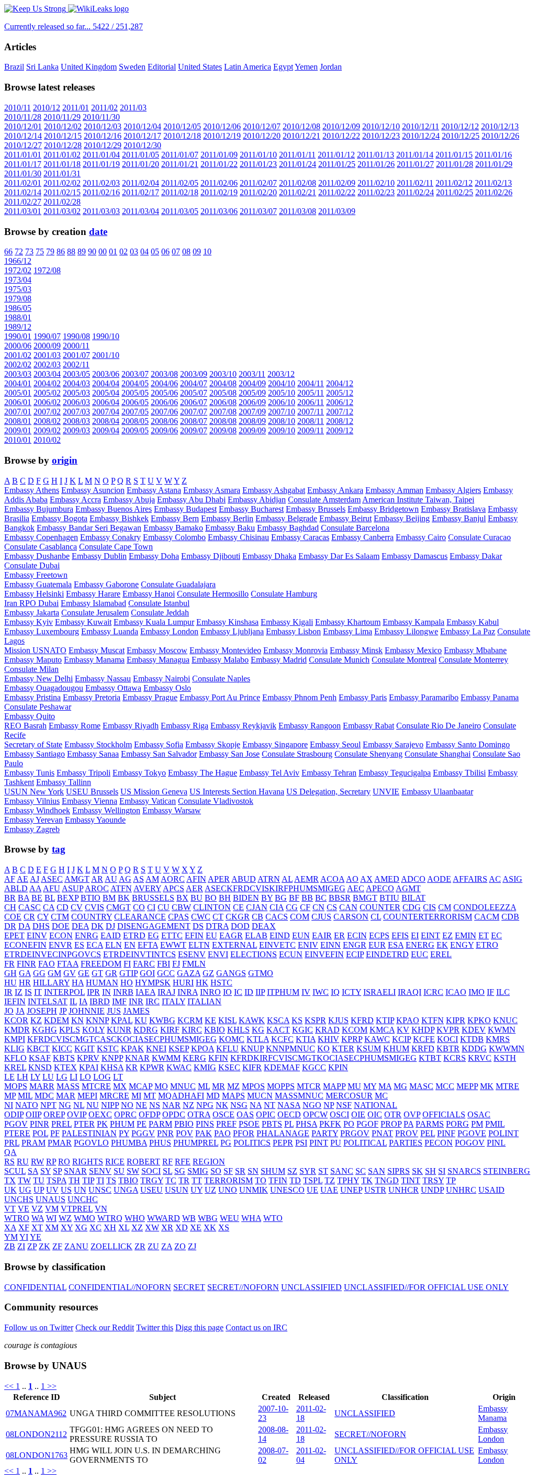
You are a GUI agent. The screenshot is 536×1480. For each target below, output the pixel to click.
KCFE (424, 1039)
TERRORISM (228, 1180)
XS (223, 1227)
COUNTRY (91, 916)
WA (37, 1218)
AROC (97, 888)
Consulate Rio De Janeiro (438, 725)
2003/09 (193, 373)
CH (10, 907)
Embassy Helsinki (34, 593)
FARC (144, 963)
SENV (100, 1171)
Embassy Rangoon (309, 725)
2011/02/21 (297, 192)
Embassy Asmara (211, 490)
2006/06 (164, 402)
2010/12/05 (182, 126)
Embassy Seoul (335, 744)
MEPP (467, 1086)
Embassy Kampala (413, 622)
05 (155, 251)
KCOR (16, 1020)
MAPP (334, 1086)
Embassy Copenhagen (41, 537)
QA (10, 1152)
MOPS (15, 1086)
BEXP (68, 897)
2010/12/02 (63, 126)
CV (77, 907)
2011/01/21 (179, 164)
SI (441, 1171)
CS (332, 907)
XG (81, 1227)
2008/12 (339, 421)
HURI (183, 982)
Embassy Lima (347, 631)
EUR (377, 944)
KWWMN (506, 1048)
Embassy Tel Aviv (269, 772)
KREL (15, 1067)
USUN (176, 1189)
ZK (44, 1246)
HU (10, 982)
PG (225, 1142)
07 (176, 251)
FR (9, 963)
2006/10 (281, 402)
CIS (429, 907)
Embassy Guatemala (38, 584)
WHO (135, 1218)
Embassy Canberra (362, 537)
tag (58, 849)
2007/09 (252, 411)
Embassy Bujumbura (38, 508)
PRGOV (355, 1133)
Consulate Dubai (32, 565)
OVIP (76, 1114)
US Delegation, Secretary (328, 791)
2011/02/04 (140, 182)
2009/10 (281, 430)
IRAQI (409, 992)
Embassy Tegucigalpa (395, 772)
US (66, 1189)
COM (299, 916)
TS (111, 1180)
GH (10, 973)
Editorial (162, 66)
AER (194, 888)
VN (101, 1208)
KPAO (407, 1020)
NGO (312, 1105)
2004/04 (105, 383)
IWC (320, 992)
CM (444, 907)
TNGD (387, 1180)
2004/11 (310, 383)
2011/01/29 (493, 164)
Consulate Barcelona (355, 527)
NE (141, 1105)
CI (151, 907)
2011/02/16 (101, 192)
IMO (476, 992)
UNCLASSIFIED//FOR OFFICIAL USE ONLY (426, 1287)
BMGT (365, 897)
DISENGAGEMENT (154, 926)
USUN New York (34, 791)
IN (106, 992)
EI (415, 935)
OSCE (223, 1114)
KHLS (238, 1029)
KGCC (314, 1067)
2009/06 (164, 430)
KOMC (231, 1039)
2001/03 (47, 355)
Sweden (132, 66)
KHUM (396, 1048)
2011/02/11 (415, 182)
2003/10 (223, 373)
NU (92, 1105)
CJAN (256, 907)
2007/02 (47, 411)
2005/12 (339, 392)
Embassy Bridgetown (383, 508)
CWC (200, 916)
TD (295, 1180)
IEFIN (15, 1001)
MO (161, 1086)
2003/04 (47, 373)
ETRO (487, 944)
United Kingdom (89, 66)
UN (80, 1189)
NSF (344, 1105)
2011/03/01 (22, 211)
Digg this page (199, 1327)
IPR (93, 992)
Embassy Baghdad (288, 527)
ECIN (357, 935)
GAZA (188, 973)
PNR (165, 1133)
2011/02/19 (219, 192)
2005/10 (281, 392)
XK (210, 1227)
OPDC (173, 1114)
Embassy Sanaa (93, 753)
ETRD (134, 935)
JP (62, 1010)
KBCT (38, 1048)
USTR (375, 1189)
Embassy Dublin (99, 556)
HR (25, 982)
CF (305, 907)
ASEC (52, 878)
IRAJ (166, 992)
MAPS (233, 1095)
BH (225, 897)
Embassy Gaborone (106, 584)
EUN (301, 935)
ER (339, 935)
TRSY (433, 1180)
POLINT (503, 1133)
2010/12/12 (460, 126)
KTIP (385, 1020)
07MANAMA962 (36, 1413)
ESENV (192, 954)
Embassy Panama (490, 697)
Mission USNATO (35, 650)
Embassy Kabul (472, 622)
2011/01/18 (62, 164)
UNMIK (253, 1189)
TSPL (312, 1180)
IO (227, 992)
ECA (94, 944)
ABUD (243, 878)
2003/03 (17, 373)
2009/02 (47, 430)
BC (321, 897)
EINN (330, 944)
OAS (245, 1114)
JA (20, 1010)
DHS (41, 926)
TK (367, 1180)
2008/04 (105, 421)
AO (352, 878)
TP (451, 1180)
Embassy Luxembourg (41, 631)
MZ (233, 1086)
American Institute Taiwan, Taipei (418, 499)
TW (24, 1180)
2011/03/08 (297, 211)
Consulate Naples (221, 678)
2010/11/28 (22, 117)
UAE (329, 1189)
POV (184, 1133)
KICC (62, 1048)
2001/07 (76, 355)
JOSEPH (42, 1010)
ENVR (60, 944)
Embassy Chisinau (238, 537)
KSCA (278, 1020)
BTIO (90, 897)
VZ (37, 1208)
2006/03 (76, 402)
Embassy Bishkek (119, 518)
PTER (84, 1123)
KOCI (447, 1039)
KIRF (170, 1029)
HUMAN (102, 982)
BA (23, 897)
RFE (183, 1161)
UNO (227, 1189)
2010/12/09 (341, 126)
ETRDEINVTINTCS (139, 954)
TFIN (278, 1180)
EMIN (465, 935)
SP (57, 1171)
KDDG (474, 1048)
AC (495, 878)
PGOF (367, 1123)
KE (210, 1020)
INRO (210, 992)
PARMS (430, 1123)
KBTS (64, 1057)
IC (238, 992)
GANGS (231, 973)
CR (29, 916)
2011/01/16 (493, 154)
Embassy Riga (184, 725)
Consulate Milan (31, 669)
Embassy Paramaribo (424, 697)
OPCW (315, 1114)
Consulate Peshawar (37, 706)
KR (132, 1067)
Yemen (306, 66)
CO (139, 907)
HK (202, 982)
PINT (318, 1142)
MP (10, 1095)
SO (215, 1171)
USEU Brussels (92, 791)
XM (52, 1227)
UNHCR (403, 1189)
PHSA (306, 1123)
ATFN (121, 888)
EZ (447, 935)
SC (360, 1171)
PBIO (184, 1123)
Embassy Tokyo (139, 772)
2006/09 (252, 402)
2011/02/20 (258, 192)
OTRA (198, 1114)
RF (167, 1161)
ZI (21, 1246)
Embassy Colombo (174, 537)
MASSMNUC (299, 1095)
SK (417, 1171)
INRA (187, 992)
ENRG (86, 935)
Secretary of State (33, 744)
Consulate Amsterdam (324, 499)
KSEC (229, 1067)
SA (33, 1171)
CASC (29, 907)
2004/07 (193, 383)
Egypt (283, 66)
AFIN (196, 878)
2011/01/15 (454, 154)
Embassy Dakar (476, 556)
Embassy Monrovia (295, 650)
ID (248, 992)
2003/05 (76, 373)
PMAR (60, 1142)
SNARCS (464, 1171)
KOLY (93, 1029)
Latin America (247, 66)
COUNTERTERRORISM (427, 916)
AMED (386, 878)
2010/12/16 (102, 135)
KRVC (480, 1057)
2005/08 (223, 392)
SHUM (273, 1171)
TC (170, 1180)
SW (133, 1171)
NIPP (110, 1105)
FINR (26, 963)
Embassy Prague (149, 697)
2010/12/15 (63, 135)
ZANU (76, 1246)
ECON (61, 935)
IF (490, 992)
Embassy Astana (154, 490)
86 (61, 251)
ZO (180, 1246)
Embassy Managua (158, 659)
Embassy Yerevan (33, 819)
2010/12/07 (262, 126)
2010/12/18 (182, 135)
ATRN (269, 878)
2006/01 (17, 402)
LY (35, 1076)
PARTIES (405, 1142)
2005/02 (47, 392)
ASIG (512, 878)
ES (79, 944)
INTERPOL (64, 992)
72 (19, 251)
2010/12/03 (102, 126)
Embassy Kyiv (28, 622)
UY (197, 1189)
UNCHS (19, 1199)
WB (189, 1218)
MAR (65, 1095)
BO (211, 897)
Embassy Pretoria (91, 697)
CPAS (178, 916)
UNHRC (461, 1189)
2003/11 (252, 373)
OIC (374, 1114)
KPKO (479, 1020)
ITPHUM (283, 992)
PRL (11, 1142)
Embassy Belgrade (286, 518)
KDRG (145, 1029)
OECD (289, 1114)
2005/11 (310, 392)
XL (123, 1227)
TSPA (56, 1180)
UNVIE (386, 791)
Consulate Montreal (404, 659)
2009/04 (105, 430)
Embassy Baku (230, 527)
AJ (34, 878)
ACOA (332, 878)
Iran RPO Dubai (31, 603)
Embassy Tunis (29, 772)
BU (197, 897)
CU (164, 907)
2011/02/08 (297, 182)
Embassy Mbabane (475, 650)
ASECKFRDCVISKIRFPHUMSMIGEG (275, 888)
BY (267, 897)
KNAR (137, 1057)
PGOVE (471, 1133)
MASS (68, 1086)
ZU (153, 1246)
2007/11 (310, 411)
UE (312, 1189)
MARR (41, 1086)
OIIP (33, 1114)
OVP (412, 1114)
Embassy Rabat (368, 725)
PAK (203, 1133)
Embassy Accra (75, 499)
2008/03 (76, 421)
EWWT (173, 944)
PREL (61, 1123)
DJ (110, 926)
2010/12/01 (23, 126)
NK (222, 1105)
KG (258, 1029)
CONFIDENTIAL (35, 1287)
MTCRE (96, 1086)
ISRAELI (379, 992)
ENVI (218, 954)
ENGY (462, 944)
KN (77, 1020)
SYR (307, 1171)
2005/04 (105, 392)
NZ (188, 1105)
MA (385, 1086)
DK (97, 926)
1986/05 (17, 308)
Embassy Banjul (459, 518)
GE (84, 973)
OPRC (125, 1114)
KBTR (448, 1048)
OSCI (339, 1114)
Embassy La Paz (467, 631)
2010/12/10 (381, 126)
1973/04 (17, 279)
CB (257, 916)
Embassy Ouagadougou (43, 687)
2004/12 (339, 383)
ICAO (455, 992)
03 (134, 251)
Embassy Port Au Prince (220, 697)
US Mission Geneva (153, 791)
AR (97, 878)
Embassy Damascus (415, 556)
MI (136, 1095)
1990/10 (105, 336)
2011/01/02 (62, 154)
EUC (419, 954)
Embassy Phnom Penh (299, 697)
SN (253, 1171)
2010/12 (46, 107)
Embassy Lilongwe (406, 631)
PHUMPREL (195, 1142)
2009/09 (252, 430)
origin (64, 460)
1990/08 (76, 336)
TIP (88, 1180)
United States (200, 66)
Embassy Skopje (212, 744)
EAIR (322, 935)
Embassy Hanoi (148, 593)
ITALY (173, 1001)
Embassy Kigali (287, 622)
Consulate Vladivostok (215, 801)
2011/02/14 (22, 192)
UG (25, 1189)
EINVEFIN (324, 954)
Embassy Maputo (33, 659)
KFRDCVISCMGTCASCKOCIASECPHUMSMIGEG (122, 1039)
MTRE (507, 1086)
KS (297, 1020)
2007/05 (135, 411)
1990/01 (17, 336)
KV (403, 1029)
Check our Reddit (104, 1327)
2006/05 (135, 402)
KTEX (65, 1067)
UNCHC (83, 1199)
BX (182, 897)
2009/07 (193, 430)
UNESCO (287, 1189)
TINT (410, 1180)
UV (52, 1189)
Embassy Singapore (275, 744)
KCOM (354, 1029)
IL (73, 1001)
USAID (491, 1189)
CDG (412, 907)
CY (43, 916)
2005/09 (252, 392)
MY (369, 1086)
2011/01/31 (62, 173)
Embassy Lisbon (293, 631)
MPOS (253, 1086)
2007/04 (105, 411)
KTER (343, 1048)
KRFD (422, 1048)
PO (348, 1123)
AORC (173, 878)
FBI (163, 963)
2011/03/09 (336, 211)
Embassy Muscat (97, 650)
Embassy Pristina (32, 697)
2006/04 (105, 402)
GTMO (260, 973)
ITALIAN (204, 1001)
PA (409, 1123)
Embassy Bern (175, 518)
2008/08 (223, 421)
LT (118, 1076)
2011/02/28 (62, 201)
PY (124, 1133)
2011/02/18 (179, 192)
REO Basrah (25, 725)
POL (40, 1133)
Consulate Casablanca (40, 546)
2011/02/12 (454, 182)
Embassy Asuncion (93, 490)
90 (92, 251)
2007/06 (164, 411)
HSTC (221, 982)
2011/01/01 (22, 154)
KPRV (88, 1057)
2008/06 (164, 421)
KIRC (192, 1029)
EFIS (400, 935)
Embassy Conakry (110, 537)
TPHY (348, 1180)
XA (10, 1227)
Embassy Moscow (157, 650)
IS (28, 992)
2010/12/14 (23, 135)
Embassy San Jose (229, 753)
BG (281, 897)
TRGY (151, 1180)
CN (318, 907)
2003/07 (135, 373)
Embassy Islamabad (93, 603)
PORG (457, 1123)
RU (23, 1161)
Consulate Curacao (479, 537)
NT (269, 1105)
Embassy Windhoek (37, 810)
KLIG (14, 1048)
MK (487, 1086)
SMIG (197, 1171)
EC (496, 935)
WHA (251, 1218)
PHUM (122, 1123)
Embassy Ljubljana (232, 631)
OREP (54, 1114)
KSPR (315, 1020)
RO (64, 1161)
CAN (348, 907)
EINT (430, 935)
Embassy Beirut (345, 518)
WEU (229, 1218)
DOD (240, 926)
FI (127, 963)
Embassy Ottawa (113, 687)
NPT (48, 1105)
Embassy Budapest (185, 508)
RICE (115, 1161)
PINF (446, 1133)
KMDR (17, 1029)
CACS (276, 916)
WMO (84, 1218)
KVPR (448, 1029)
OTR (392, 1114)
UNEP (351, 1189)
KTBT (430, 1057)
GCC (166, 973)
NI (8, 1105)
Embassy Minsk (356, 650)
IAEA (145, 992)
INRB (123, 992)
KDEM (56, 1020)
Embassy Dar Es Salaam (338, 556)
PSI (301, 1142)
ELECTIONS (253, 954)
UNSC (99, 1189)
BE (36, 897)
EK (442, 944)
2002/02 (17, 364)
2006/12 (339, 402)
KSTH (505, 1057)
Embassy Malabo (220, 659)
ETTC (172, 935)
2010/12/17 (142, 135)
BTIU (389, 897)
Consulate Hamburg (284, 593)
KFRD (362, 1020)
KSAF (40, 1057)
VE (23, 1208)
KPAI (88, 1067)
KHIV (328, 1039)
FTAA (68, 963)
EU (211, 935)
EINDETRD (387, 954)
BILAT (413, 897)
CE (238, 907)
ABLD (16, 888)
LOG (102, 1076)
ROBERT (143, 1161)
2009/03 (76, 430)
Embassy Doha (154, 556)
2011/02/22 (336, 192)
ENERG (420, 944)
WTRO (16, 1218)
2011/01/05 (140, 154)
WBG (208, 1218)
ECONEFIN (25, 944)
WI (51, 1218)
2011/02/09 (336, 182)
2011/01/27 (415, 164)
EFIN (194, 935)
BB (307, 897)
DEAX (264, 926)
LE (9, 1076)
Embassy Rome (74, 725)
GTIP (128, 973)
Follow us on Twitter (38, 1327)
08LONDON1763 (37, 1455)
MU (354, 1086)
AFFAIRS (470, 878)
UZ (210, 1189)
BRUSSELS (153, 897)
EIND (280, 935)
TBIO (128, 1180)
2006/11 (310, 402)
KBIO (214, 1029)
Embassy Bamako (173, 527)
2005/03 (76, 392)
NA (256, 1105)
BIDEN (246, 897)
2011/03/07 (258, 211)
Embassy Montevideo (225, 650)
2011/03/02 (62, 211)
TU (38, 1180)
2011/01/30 (22, 173)
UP (39, 1189)
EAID (110, 935)
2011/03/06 (219, 211)
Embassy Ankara (335, 490)
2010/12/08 (301, 126)
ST (323, 1171)
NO (127, 1105)
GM (54, 973)
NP (328, 1105)
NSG (239, 1105)
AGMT (408, 888)
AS (138, 878)
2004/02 (47, 383)
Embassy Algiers (453, 490)
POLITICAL (365, 1142)
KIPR (455, 1020)
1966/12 (17, 260)
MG (400, 1086)
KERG (194, 1057)
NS (154, 1105)
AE (22, 878)
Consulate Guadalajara (178, 584)
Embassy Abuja (129, 499)
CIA (277, 907)
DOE (61, 926)
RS (9, 1161)
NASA (288, 1105)
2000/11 (76, 345)
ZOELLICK (111, 1246)
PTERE (17, 1133)
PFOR (243, 1133)
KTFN (432, 1020)
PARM (160, 1123)
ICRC (433, 992)
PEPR (283, 1142)
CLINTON (212, 907)
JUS (114, 1010)
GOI (147, 973)
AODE (439, 878)
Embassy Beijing (402, 518)
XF (23, 1227)
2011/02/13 (493, 182)
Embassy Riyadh (131, 725)
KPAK (132, 1048)
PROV (406, 1133)
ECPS (379, 935)
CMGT (118, 907)
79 (50, 251)
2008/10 (281, 421)
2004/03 (76, 383)
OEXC (100, 1114)
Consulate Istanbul (158, 603)
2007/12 (339, 411)
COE (12, 916)
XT (37, 1227)
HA (78, 982)
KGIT (84, 1048)
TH (74, 1180)
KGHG (44, 1029)
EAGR (231, 935)
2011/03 (133, 107)
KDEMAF (282, 1067)
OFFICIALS (443, 1114)
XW (152, 1227)
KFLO (15, 1057)
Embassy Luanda (109, 631)
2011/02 (104, 107)
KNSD (40, 1067)
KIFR (252, 1067)
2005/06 (164, 392)
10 (207, 251)
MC (381, 1095)
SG (179, 1171)
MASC (421, 1086)
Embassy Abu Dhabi (191, 499)
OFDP (149, 1114)
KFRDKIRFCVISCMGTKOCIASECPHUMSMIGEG (323, 1057)
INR (136, 1001)
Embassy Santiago (34, 753)
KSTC (108, 1048)
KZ (36, 1020)
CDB (510, 916)
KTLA (258, 1039)
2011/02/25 (454, 192)
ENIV (308, 944)
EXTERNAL (234, 944)
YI (23, 1236)
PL (289, 1123)
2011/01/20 (140, 164)
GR (111, 973)
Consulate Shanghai (438, 753)
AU (111, 878)
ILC (503, 992)
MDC (44, 1095)
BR (10, 897)
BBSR (340, 897)
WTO (273, 1218)
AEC (355, 888)
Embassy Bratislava (453, 508)
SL (167, 1171)
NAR (171, 1105)
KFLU (227, 1048)
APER (219, 878)
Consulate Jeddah (160, 612)
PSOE (249, 1123)
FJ (176, 963)
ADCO (413, 878)
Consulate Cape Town (116, 546)
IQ (335, 992)
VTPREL (77, 1208)
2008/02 (47, 421)
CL (376, 916)
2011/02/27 (22, 201)
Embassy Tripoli (83, 772)
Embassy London (169, 631)
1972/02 (17, 270)
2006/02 (47, 402)
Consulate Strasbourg (297, 753)
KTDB (472, 1039)
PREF (226, 1123)
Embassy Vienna (89, 801)
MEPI (87, 1095)
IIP (260, 992)
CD (63, 907)
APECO (380, 888)
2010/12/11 (420, 126)
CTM (60, 916)
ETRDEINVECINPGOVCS (52, 954)
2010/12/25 (460, 135)
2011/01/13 (375, 154)
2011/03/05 (179, 211)
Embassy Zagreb (32, 829)
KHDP (422, 1029)
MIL (25, 1095)
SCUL (15, 1171)
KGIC (302, 1029)
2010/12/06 (222, 126)
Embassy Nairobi (161, 678)
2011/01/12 (336, 154)
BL (49, 897)
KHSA (112, 1067)
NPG (205, 1105)
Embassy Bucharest (251, 508)
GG (39, 973)
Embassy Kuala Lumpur (154, 622)
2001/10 (105, 355)
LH (22, 1076)
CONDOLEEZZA (484, 907)
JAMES (136, 1010)
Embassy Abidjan (257, 499)
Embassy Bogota (59, 518)
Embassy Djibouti (210, 556)
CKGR (238, 916)
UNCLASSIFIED (311, 1287)
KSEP (179, 1048)
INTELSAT (48, 1001)
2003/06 (105, 373)
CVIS (94, 907)
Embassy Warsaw (171, 810)
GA (25, 973)
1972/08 (47, 270)
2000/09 (47, 345)
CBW (181, 907)
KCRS (454, 1057)
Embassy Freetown (36, 574)
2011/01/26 (376, 164)
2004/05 (135, 383)
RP (51, 1161)
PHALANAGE (282, 1133)
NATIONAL (375, 1105)
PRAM (33, 1142)
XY (67, 1227)
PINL (496, 1142)
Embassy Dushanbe (37, 556)
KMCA (382, 1029)
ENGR (354, 944)
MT (149, 1095)
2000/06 (17, 345)
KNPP (112, 1057)
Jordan (331, 66)
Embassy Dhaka (269, 556)
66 (8, 251)
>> (51, 1386)
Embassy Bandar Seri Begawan (89, 527)
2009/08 (223, 430)
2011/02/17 (140, 192)
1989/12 (17, 326)
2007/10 (281, 411)
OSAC (478, 1114)
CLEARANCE (140, 916)
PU (335, 1142)
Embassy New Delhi (38, 678)
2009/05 (135, 430)
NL (78, 1105)
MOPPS (281, 1086)
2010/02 (47, 439)
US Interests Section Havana (236, 791)
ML (204, 1086)
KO (323, 1048)
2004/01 (17, 383)
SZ (292, 1171)
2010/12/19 (222, 135)
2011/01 (75, 107)
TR (183, 1180)
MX (120, 1086)
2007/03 (76, 411)
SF (228, 1171)
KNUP (252, 1048)
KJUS (338, 1020)
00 (102, 251)
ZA (166, 1246)
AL (287, 878)
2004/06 (164, 383)
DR (10, 926)
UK (10, 1189)
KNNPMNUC (290, 1048)
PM (477, 1123)
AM (152, 878)
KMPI (14, 1039)
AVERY (147, 888)
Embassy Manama (94, 659)
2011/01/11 (297, 154)
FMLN (194, 963)
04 (144, 251)
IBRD (100, 1001)
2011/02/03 (101, 182)
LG (62, 1076)
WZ (65, 1218)
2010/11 (17, 107)
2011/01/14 (414, 154)
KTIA (306, 1039)
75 (40, 251)
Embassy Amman (394, 490)
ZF (57, 1246)
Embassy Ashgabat (273, 490)
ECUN (291, 954)
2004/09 (252, 383)
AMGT (77, 878)
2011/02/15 (62, 192)
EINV (37, 935)
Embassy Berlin (227, 518)
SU (119, 1171)
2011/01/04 (101, 154)
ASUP (72, 888)
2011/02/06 (219, 182)
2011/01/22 (219, 164)
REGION (209, 1161)
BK (124, 897)
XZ (137, 1227)
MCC (445, 1086)
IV (306, 992)
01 (113, 251)
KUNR (119, 1029)
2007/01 (17, 411)
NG (65, 1105)
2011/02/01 (22, 182)
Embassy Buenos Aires (113, 508)
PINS (205, 1123)
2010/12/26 (500, 135)
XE (196, 1227)
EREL (441, 954)
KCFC (282, 1039)
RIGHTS (87, 1161)
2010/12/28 (63, 145)
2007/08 (223, 411)
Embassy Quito (29, 716)
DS (198, 926)
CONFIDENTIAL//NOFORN (120, 1287)
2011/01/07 (179, 154)
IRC (153, 1001)
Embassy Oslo (167, 687)
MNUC (183, 1086)
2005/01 (17, 392)
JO (9, 1010)
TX (10, 1180)
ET (483, 935)
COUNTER (380, 907)
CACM (486, 916)
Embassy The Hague (202, 772)
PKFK (330, 1123)
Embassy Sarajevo (393, 744)
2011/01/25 (336, 164)
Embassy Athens (31, 490)
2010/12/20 (262, 135)
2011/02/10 (376, 182)
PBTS (272, 1123)
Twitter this (154, 1327)
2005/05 (135, 392)
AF (9, 878)
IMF (119, 1001)
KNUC (505, 1020)
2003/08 (164, 373)
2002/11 (76, 364)
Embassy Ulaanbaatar (437, 791)
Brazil (14, 66)
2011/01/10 (258, 154)
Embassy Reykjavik (243, 725)
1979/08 (17, 298)
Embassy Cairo (421, 537)
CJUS (321, 916)
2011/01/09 (219, 154)
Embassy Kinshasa (227, 622)
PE (142, 1123)
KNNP (97, 1020)
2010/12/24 (421, 135)
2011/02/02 (62, 182)
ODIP (14, 1114)
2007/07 (193, 411)
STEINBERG (506, 1171)
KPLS (69, 1029)
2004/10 (281, 383)
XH (110, 1227)
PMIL (495, 1123)
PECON (439, 1142)
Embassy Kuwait (83, 622)
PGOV (16, 1123)
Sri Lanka (42, 66)
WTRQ (109, 1218)
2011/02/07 (258, 182)
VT (10, 1208)
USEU (151, 1189)
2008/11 (310, 421)
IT (38, 992)
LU (48, 1076)
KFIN (218, 1057)
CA (48, 907)
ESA (396, 944)
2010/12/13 (500, 126)
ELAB (256, 935)
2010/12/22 (341, 135)
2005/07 (193, 392)
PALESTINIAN (89, 1133)
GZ (208, 973)
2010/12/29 (102, 145)
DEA (80, 926)
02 (123, 251)
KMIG (205, 1067)
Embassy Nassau (103, 678)
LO (85, 1076)
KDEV (474, 1029)
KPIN (338, 1067)
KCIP (401, 1039)
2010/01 (17, 439)
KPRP (351, 1039)
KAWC (377, 1039)
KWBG (162, 1020)
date (98, 231)
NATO (26, 1105)
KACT (278, 1029)
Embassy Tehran (329, 772)
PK (102, 1123)
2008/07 (193, 421)
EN (130, 944)
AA (35, 888)
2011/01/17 (22, 164)
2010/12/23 (381, 135)
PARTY (324, 1133)
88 (71, 251)
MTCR (309, 1086)
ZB (9, 1246)
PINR (39, 1123)
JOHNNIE (87, 1010)
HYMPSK (153, 982)
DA (24, 926)
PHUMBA (129, 1142)
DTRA (217, 926)
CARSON (350, 916)
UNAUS (50, 1199)
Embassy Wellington (106, 810)
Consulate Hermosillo (213, 593)
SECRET (189, 1287)
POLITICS (252, 1142)
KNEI (156, 1048)
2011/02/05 (179, 182)
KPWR (152, 1067)
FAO (46, 963)
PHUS (160, 1142)
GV (69, 973)
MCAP (140, 1086)
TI (100, 1180)
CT (218, 916)
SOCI (151, 1171)
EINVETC (277, 944)
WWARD (163, 1218)
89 (81, 251)
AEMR (306, 878)
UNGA (126, 1189)
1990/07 (47, 336)
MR (218, 1086)
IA (83, 1001)
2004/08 (223, 383)
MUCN (260, 1095)
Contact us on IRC (256, 1327)
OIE (358, 1114)
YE (35, 1236)
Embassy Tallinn (63, 782)
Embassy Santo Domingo (468, 744)
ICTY (351, 992)
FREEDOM (101, 963)
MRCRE (114, 1095)
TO (260, 1180)
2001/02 (17, 355)
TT (197, 1180)
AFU (51, 888)
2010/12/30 (142, 145)
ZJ (192, 1246)
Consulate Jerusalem (95, 612)
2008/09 (252, 421)
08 (186, 251)
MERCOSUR (349, 1095)
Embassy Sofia (158, 744)
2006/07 (193, 402)
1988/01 (17, 317)
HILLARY (51, 982)
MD (213, 1095)
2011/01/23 (258, 164)
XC (96, 1227)
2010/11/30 (101, 117)
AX (366, 878)
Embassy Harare (93, 593)
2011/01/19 (101, 164)
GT (97, 973)
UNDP (432, 1189)
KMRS (498, 1039)
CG (292, 907)
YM (11, 1236)
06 (165, 251)
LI (73, 1076)
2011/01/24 (297, 164)
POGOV (470, 1142)
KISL (227, 1020)
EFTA (148, 944)
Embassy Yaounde (95, 819)
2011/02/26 (493, 192)
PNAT (382, 1133)
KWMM (166, 1057)
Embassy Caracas (300, 537)
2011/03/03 (101, 211)
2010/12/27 (23, 145)
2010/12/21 (301, 135)
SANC (341, 1171)
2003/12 (281, 373)
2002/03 (47, 364)
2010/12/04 (142, 126)
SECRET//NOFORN (243, 1287)
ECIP (355, 954)
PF (55, 1133)
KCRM (190, 1020)
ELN (113, 944)
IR (8, 992)
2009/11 (310, 430)
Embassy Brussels (315, 508)
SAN (376, 1171)
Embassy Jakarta (31, 612)
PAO (222, 1133)
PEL (427, 1133)
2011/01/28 (454, 164)
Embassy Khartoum (348, 622)
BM (109, 897)
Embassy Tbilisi (459, 772)
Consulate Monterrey (473, 659)
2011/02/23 (376, 192)
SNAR (75, 1171)
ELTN (199, 944)
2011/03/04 (140, 211)
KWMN (502, 1029)
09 (197, 251)
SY (45, 1171)
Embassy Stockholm (98, 744)
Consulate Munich (339, 659)
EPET (14, 935)
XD (181, 1227)
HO (126, 982)
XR (167, 1227)
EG (153, 935)
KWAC (179, 1067)
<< (10, 1386)
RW (37, 1161)
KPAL (121, 1020)
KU (141, 1020)
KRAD (327, 1029)
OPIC (265, 1114)
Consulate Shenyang (368, 753)
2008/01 (17, 421)
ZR (140, 1246)
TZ (330, 1180)
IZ (19, 992)
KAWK (252, 1020)
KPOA (202, 1048)
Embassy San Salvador (159, 753)
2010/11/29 (62, 117)
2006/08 (223, 402)
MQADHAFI (181, 1095)
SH (430, 1171)
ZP (32, 1246)
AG (125, 878)
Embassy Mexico (413, 650)
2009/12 (339, 430)
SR (240, 1171)
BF (294, 897)
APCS (173, 888)
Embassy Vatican (147, 801)
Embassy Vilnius (32, 801)
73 (29, 251)
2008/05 (135, 421)
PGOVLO (91, 1142)
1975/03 (17, 289)
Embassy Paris (363, 697)
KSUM (368, 1048)
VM (52, 1208)
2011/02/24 (415, 192)
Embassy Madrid (279, 659)
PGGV (143, 1133)
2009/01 (17, 430)
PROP (391, 1123)
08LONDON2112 (36, 1434)
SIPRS (398, 1171)
